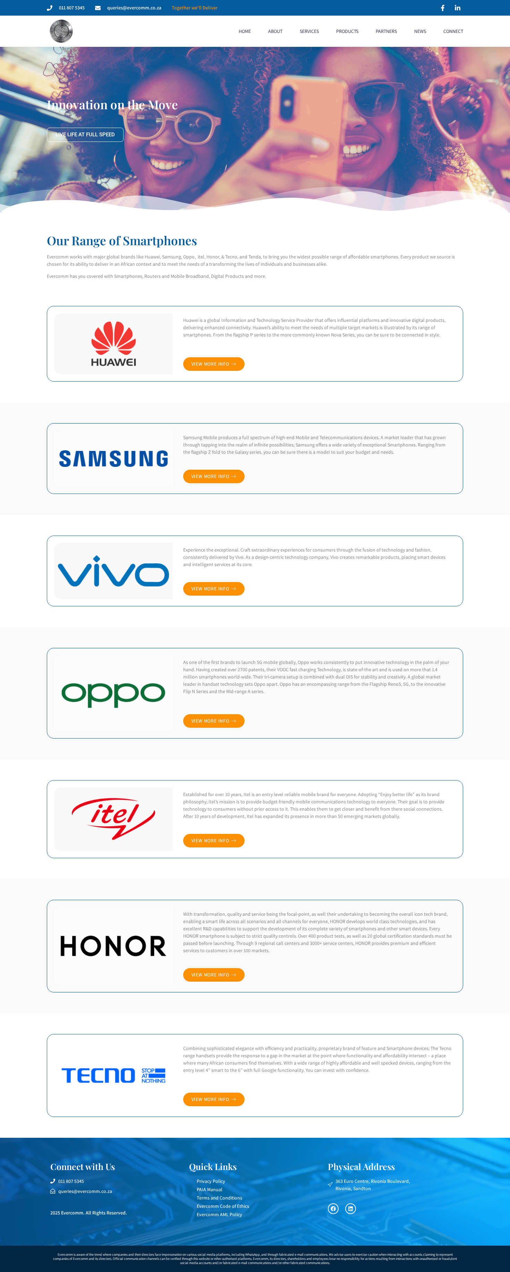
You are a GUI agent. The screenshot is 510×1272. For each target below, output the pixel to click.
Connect (453, 31)
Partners (386, 31)
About (275, 31)
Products (347, 31)
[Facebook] (333, 1208)
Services (309, 31)
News (420, 31)
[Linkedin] (350, 1208)
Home (245, 31)
